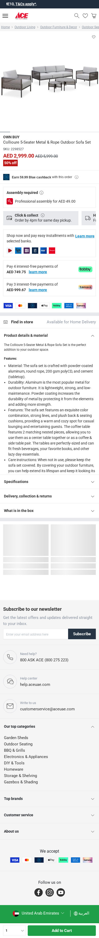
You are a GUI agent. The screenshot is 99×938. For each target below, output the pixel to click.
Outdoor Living (25, 27)
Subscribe (82, 634)
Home (5, 27)
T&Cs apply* (18, 4)
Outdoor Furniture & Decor (58, 27)
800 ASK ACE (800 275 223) (44, 660)
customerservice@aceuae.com (47, 709)
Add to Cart (62, 930)
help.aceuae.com (35, 684)
